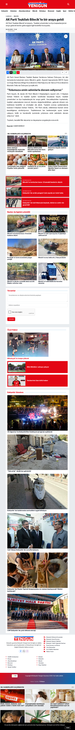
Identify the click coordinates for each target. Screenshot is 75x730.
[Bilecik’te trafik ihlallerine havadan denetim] (53, 271)
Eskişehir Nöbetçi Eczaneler (54, 637)
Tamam (67, 727)
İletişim (41, 657)
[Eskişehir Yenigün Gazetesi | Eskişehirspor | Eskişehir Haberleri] (37, 4)
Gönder (11, 319)
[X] (23, 651)
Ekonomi (51, 11)
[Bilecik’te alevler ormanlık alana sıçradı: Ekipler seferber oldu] (22, 271)
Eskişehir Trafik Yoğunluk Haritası (55, 643)
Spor (64, 11)
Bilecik (34, 11)
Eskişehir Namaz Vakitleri (53, 641)
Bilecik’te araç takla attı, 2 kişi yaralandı (52, 257)
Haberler (9, 16)
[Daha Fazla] (18, 72)
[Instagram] (27, 651)
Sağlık (58, 11)
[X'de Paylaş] (11, 72)
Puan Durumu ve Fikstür (53, 645)
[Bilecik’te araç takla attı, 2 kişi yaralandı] (53, 247)
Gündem (13, 11)
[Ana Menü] (7, 4)
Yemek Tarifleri (12, 667)
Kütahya (42, 11)
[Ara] (68, 4)
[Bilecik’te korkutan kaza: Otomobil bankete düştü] (22, 223)
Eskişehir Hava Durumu (53, 639)
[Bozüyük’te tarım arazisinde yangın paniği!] (22, 247)
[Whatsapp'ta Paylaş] (14, 72)
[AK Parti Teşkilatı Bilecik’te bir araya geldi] (37, 51)
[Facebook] (20, 651)
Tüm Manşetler (50, 647)
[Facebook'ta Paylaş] (7, 72)
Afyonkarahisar (24, 11)
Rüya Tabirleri (42, 665)
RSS (15, 675)
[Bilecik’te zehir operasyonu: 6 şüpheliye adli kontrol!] (53, 223)
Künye (9, 659)
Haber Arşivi (50, 651)
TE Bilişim (42, 681)
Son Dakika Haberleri (52, 649)
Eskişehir (4, 11)
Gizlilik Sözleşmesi (13, 657)
